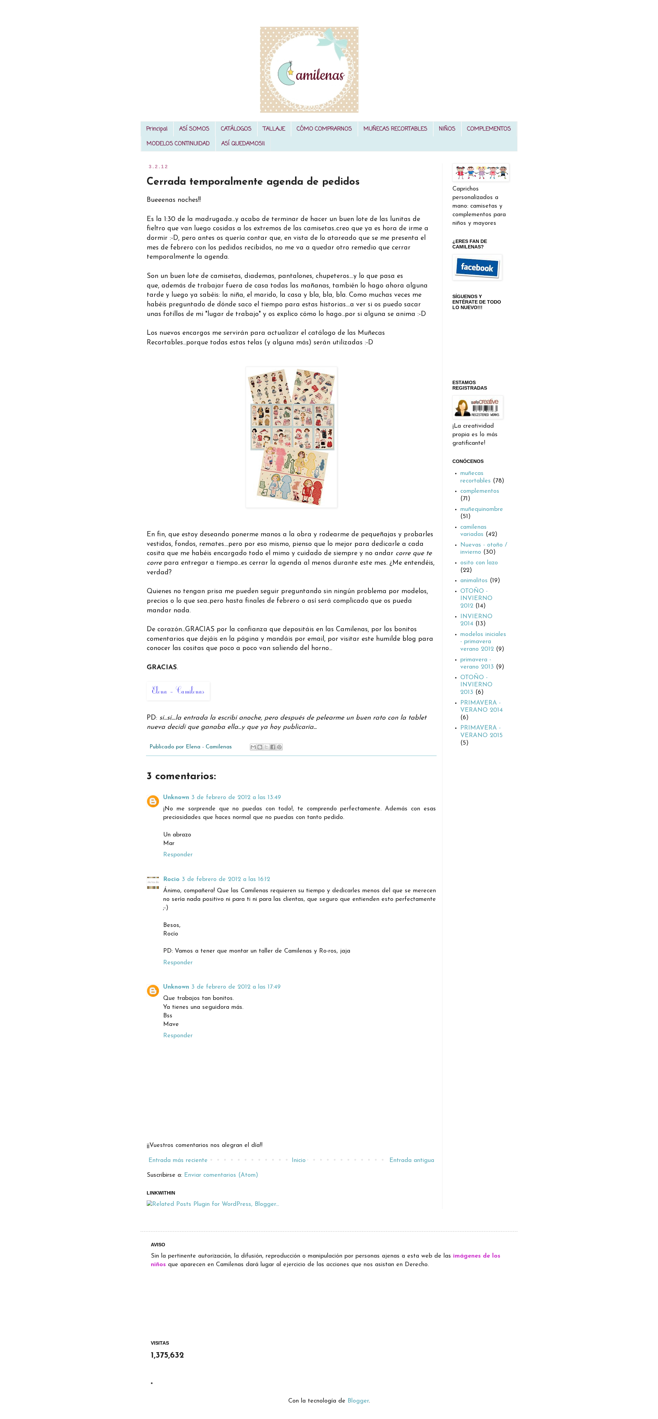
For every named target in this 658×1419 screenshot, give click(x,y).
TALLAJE (274, 129)
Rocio (171, 880)
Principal (157, 129)
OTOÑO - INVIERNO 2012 (476, 598)
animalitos (474, 581)
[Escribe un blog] (259, 747)
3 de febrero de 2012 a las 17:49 (236, 987)
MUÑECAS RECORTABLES (395, 129)
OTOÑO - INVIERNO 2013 (476, 685)
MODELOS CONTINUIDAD (178, 144)
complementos (479, 491)
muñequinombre (481, 509)
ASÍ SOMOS (194, 129)
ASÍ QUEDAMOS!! (243, 144)
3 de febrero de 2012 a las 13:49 (236, 798)
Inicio (299, 1161)
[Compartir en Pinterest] (279, 747)
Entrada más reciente (178, 1161)
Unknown (176, 798)
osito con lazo (479, 563)
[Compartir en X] (266, 747)
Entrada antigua (411, 1161)
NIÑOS (447, 129)
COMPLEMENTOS (489, 129)
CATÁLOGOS (236, 129)
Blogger (358, 1401)
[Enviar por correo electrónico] (253, 747)
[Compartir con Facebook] (272, 747)
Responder (178, 855)
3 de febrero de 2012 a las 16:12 (226, 880)
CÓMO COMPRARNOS (324, 129)
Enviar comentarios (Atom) (221, 1175)
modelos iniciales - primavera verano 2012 (483, 642)
